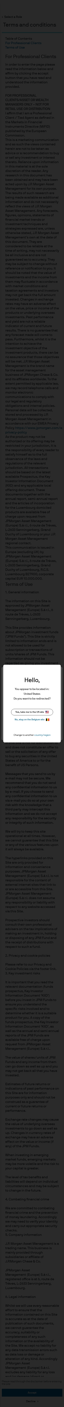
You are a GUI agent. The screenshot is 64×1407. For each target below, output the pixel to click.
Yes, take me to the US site (29, 712)
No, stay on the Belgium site (30, 719)
